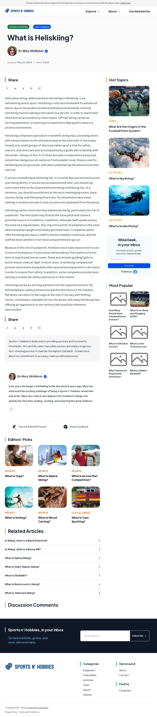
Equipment (89, 670)
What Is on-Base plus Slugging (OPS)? (139, 313)
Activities (115, 172)
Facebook (125, 690)
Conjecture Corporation (37, 708)
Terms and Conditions (29, 712)
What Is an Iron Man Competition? (85, 477)
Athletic (87, 694)
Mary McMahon (33, 50)
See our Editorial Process (32, 426)
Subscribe (129, 265)
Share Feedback (78, 426)
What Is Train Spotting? (80, 519)
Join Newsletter (139, 11)
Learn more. (125, 3)
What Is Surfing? (16, 517)
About (122, 670)
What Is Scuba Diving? (124, 226)
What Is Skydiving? (121, 178)
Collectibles (81, 512)
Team (112, 120)
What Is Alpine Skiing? (47, 477)
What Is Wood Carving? (47, 519)
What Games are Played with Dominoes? (118, 373)
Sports (10, 471)
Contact (124, 675)
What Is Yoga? (14, 476)
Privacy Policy (11, 712)
